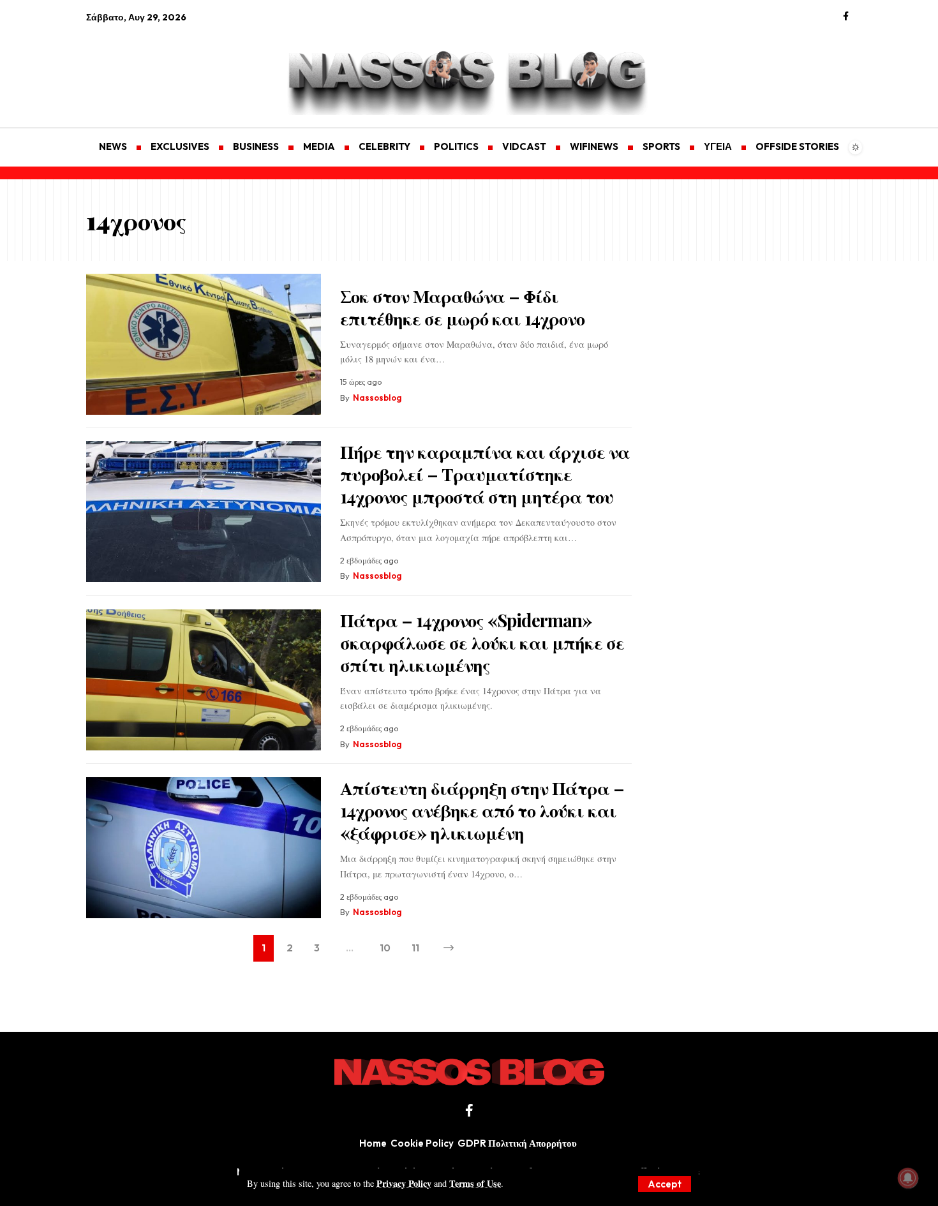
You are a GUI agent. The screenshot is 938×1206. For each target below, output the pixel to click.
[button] (664, 1184)
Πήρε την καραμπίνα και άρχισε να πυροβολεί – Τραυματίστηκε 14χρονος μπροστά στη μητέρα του (485, 474)
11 (415, 947)
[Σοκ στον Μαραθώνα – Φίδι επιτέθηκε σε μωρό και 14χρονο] (203, 344)
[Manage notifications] (908, 1178)
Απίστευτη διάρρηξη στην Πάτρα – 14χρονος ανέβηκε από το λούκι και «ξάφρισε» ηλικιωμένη (482, 810)
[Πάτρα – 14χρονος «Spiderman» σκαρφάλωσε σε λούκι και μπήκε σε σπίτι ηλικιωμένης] (203, 679)
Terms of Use (475, 1183)
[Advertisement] (146, 67)
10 (385, 947)
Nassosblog (377, 397)
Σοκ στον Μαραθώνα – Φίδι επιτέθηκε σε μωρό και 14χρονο (462, 307)
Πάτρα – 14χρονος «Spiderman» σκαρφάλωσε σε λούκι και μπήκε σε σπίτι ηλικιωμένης (482, 642)
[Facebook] (846, 16)
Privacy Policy (403, 1183)
